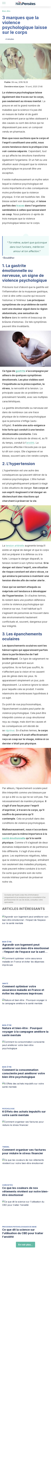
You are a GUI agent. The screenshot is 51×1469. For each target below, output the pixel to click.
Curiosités (7, 1185)
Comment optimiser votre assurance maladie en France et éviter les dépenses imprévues (23, 990)
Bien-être (6, 11)
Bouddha (8, 257)
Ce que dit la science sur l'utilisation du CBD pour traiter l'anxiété (22, 1233)
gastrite (20, 371)
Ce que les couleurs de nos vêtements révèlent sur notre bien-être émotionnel (25, 1191)
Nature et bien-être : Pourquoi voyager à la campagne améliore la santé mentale (25, 1031)
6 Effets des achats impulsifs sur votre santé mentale (24, 1113)
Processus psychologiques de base (19, 1227)
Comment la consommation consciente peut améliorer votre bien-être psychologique (23, 1073)
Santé (5, 983)
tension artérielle (15, 545)
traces (20, 205)
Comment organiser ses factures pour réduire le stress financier (24, 1151)
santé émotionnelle (13, 838)
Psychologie (8, 1109)
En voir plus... (25, 1244)
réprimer (10, 730)
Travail (5, 1147)
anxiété (30, 442)
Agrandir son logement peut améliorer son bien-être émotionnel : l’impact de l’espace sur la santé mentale (25, 948)
